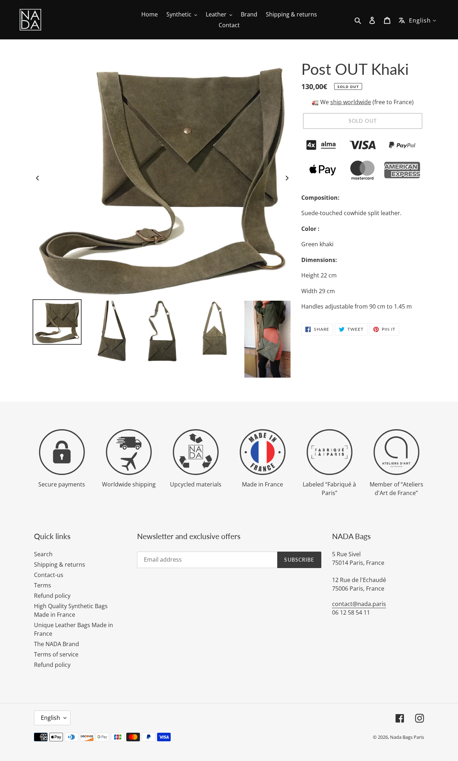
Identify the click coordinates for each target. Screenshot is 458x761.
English (50, 718)
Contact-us (48, 575)
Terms (42, 585)
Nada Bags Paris (407, 737)
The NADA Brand (56, 644)
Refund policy (52, 596)
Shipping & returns (59, 564)
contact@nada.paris (359, 604)
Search (43, 554)
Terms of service (56, 654)
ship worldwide (350, 102)
